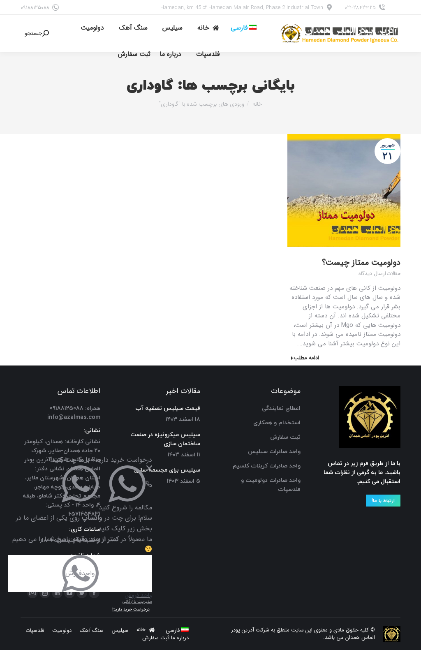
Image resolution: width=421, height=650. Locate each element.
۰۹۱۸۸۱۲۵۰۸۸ (35, 8)
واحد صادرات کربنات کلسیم (267, 466)
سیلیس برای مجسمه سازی (167, 470)
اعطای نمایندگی (281, 408)
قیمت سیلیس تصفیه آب (167, 408)
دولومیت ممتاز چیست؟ (361, 262)
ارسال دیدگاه (372, 274)
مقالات (393, 274)
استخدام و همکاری (277, 423)
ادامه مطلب (306, 358)
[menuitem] (244, 28)
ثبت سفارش (285, 437)
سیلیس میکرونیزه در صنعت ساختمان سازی (165, 439)
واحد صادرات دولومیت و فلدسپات (271, 485)
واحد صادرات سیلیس (274, 452)
